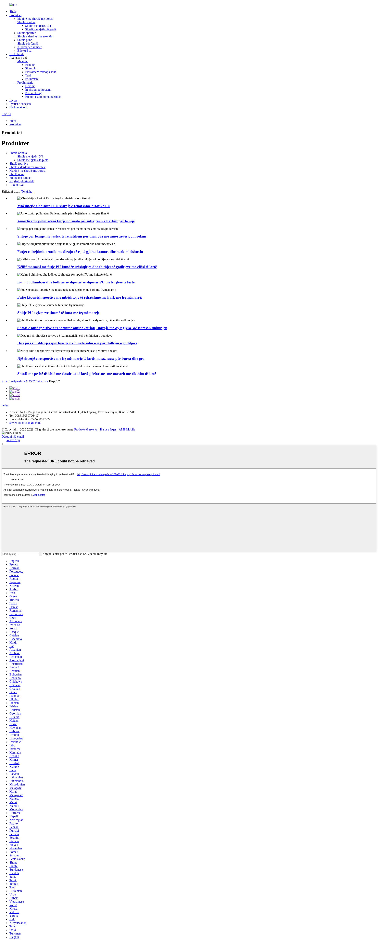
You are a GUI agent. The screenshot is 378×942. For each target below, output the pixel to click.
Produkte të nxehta (85, 429)
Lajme (13, 100)
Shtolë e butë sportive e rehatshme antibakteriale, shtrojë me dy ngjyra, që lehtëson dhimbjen (92, 328)
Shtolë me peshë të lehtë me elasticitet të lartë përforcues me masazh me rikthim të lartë (86, 374)
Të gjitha (26, 191)
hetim (5, 405)
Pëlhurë (30, 64)
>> (46, 381)
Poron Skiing (33, 93)
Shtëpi (13, 11)
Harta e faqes (108, 429)
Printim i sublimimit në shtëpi (43, 96)
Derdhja (30, 86)
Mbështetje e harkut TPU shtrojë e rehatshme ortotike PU (63, 206)
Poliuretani (32, 79)
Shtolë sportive (26, 32)
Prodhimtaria (25, 82)
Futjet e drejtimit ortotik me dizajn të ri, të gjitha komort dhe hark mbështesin (80, 252)
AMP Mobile (127, 429)
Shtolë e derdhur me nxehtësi (35, 36)
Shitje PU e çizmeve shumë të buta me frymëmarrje (58, 313)
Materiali (22, 61)
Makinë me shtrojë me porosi (35, 18)
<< (3, 381)
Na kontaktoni (18, 107)
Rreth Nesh (16, 54)
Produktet (15, 15)
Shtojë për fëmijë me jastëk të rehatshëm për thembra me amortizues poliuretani (81, 236)
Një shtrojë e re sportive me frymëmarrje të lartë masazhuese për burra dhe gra (81, 358)
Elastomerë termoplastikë (40, 72)
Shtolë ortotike (26, 22)
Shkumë (30, 68)
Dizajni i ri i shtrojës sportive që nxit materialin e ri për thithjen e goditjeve (77, 343)
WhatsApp (13, 440)
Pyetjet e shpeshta (20, 103)
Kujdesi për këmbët (29, 47)
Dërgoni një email (13, 436)
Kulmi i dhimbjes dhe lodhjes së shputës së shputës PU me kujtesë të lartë (75, 282)
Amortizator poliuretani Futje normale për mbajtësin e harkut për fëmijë (75, 221)
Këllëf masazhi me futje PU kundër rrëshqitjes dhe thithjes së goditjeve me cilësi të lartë (87, 267)
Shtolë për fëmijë (27, 43)
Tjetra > (40, 381)
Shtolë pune (24, 40)
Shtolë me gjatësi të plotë (40, 29)
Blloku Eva (24, 50)
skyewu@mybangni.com (25, 422)
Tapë (28, 75)
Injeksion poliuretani (38, 89)
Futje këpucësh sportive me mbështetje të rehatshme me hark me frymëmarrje (79, 297)
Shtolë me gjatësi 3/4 (38, 25)
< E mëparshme (15, 381)
